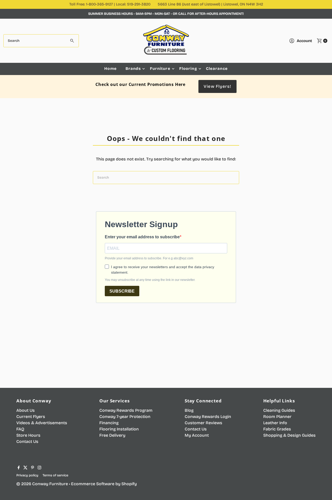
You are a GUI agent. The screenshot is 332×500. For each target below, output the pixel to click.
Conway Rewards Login (208, 416)
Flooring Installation (119, 429)
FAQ (20, 429)
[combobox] (41, 40)
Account (304, 40)
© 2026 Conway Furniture (42, 483)
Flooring (188, 68)
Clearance (217, 68)
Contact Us (27, 441)
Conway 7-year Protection (124, 416)
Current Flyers (30, 416)
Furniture (160, 68)
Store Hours (28, 435)
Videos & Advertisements (41, 422)
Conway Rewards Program (126, 410)
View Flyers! (217, 86)
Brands (133, 68)
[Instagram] (39, 468)
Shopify (129, 483)
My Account (197, 435)
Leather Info (275, 422)
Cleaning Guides (279, 410)
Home (110, 68)
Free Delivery (112, 435)
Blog (189, 410)
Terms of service (55, 475)
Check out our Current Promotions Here (140, 84)
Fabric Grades (277, 429)
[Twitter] (25, 468)
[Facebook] (19, 468)
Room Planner (277, 416)
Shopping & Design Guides (289, 435)
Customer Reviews (203, 422)
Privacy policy (27, 475)
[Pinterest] (32, 468)
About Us (25, 410)
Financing (109, 422)
